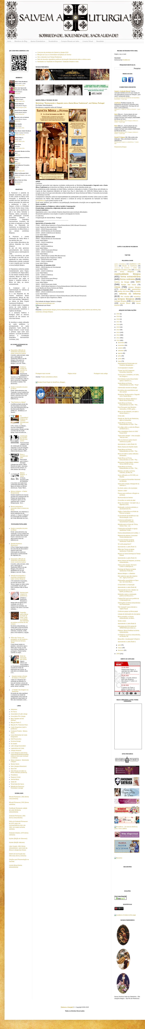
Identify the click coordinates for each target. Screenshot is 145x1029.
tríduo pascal (135, 301)
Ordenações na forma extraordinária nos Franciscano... (129, 603)
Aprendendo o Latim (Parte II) (127, 623)
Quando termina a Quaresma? (16, 544)
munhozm (117, 103)
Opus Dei (14, 768)
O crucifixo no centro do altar (126, 500)
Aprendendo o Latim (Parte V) (127, 547)
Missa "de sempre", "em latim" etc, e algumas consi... (129, 503)
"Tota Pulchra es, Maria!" (18, 402)
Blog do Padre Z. (16, 722)
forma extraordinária (63, 309)
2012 (118, 335)
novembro (121, 345)
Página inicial (72, 373)
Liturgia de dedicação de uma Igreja (129, 614)
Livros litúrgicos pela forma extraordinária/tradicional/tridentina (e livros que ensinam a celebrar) (19, 755)
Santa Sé (13, 782)
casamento (117, 267)
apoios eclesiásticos (120, 264)
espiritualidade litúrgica (49, 309)
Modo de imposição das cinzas (23, 657)
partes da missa (124, 291)
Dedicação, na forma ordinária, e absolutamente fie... (128, 508)
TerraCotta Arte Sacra (17, 784)
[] (67, 1007)
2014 (118, 330)
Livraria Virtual (88, 41)
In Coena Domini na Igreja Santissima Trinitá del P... (126, 540)
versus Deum (125, 303)
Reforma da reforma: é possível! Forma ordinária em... (127, 536)
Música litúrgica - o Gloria (23, 474)
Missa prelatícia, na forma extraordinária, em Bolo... (126, 617)
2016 (118, 324)
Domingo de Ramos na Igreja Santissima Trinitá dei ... (127, 570)
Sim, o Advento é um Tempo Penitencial (49, 57)
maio (119, 361)
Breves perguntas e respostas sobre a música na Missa (19, 508)
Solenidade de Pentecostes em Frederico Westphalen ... (127, 364)
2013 (118, 332)
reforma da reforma (91, 309)
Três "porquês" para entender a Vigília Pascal (127, 607)
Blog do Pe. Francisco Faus (19, 725)
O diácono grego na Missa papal (128, 611)
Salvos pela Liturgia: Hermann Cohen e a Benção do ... (127, 565)
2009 (118, 654)
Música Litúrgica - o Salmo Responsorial (19, 492)
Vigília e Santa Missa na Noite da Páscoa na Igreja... (128, 512)
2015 (118, 327)
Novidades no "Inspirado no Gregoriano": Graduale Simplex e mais (58, 61)
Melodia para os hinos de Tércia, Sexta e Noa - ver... (128, 525)
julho (119, 356)
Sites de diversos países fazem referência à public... (127, 440)
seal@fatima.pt (40, 200)
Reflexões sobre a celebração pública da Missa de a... (127, 595)
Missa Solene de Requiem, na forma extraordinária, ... (129, 561)
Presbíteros (14, 775)
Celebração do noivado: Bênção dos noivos (23, 438)
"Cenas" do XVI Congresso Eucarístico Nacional (126, 371)
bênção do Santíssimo (129, 266)
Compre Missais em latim (70, 41)
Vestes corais (122, 621)
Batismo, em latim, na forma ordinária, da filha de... (126, 471)
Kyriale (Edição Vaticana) (17, 842)
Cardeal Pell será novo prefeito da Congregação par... (128, 599)
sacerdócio (137, 296)
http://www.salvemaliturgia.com (45, 303)
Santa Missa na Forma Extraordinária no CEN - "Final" (128, 384)
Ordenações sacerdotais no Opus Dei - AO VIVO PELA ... (128, 581)
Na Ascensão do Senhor (125, 497)
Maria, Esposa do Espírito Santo (128, 447)
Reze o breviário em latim (24, 456)
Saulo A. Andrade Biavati (122, 91)
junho (120, 358)
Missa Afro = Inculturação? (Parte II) (129, 639)
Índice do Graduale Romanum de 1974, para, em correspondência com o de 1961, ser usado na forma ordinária (18, 825)
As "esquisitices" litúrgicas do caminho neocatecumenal (24, 420)
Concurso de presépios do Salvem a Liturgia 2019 (52, 52)
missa (117, 287)
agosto (120, 353)
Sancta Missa (15, 779)
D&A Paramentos (16, 739)
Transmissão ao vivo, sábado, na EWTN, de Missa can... (128, 590)
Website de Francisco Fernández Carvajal (17, 787)
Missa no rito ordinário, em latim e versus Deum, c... (128, 412)
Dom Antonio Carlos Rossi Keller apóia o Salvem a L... (128, 379)
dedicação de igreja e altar (122, 270)
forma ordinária (127, 279)
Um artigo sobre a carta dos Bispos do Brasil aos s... (128, 428)
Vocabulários (53, 41)
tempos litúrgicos (126, 299)
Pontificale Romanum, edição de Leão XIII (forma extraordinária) (18, 810)
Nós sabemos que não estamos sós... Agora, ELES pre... (127, 577)
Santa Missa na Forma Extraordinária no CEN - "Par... (128, 403)
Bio (24, 85)
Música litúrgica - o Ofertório (126, 573)
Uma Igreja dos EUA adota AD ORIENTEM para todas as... (127, 627)
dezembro (121, 342)
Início (9, 41)
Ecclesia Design (16, 741)
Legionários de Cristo (17, 748)
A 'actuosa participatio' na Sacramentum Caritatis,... (126, 520)
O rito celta (121, 416)
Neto (115, 114)
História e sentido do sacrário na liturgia (23, 369)
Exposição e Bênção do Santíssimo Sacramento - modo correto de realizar (18, 351)
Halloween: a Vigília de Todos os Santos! (125, 109)
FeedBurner (126, 60)
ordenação (123, 289)
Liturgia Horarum (16, 750)
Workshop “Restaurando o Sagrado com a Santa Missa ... (129, 395)
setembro (121, 350)
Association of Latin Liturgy (19, 714)
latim (83, 309)
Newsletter (100, 41)
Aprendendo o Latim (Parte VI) (127, 444)
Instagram (21, 107)
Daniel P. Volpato (119, 137)
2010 (118, 340)
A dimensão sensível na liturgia (127, 387)
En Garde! (14, 743)
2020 (118, 314)
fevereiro (121, 650)
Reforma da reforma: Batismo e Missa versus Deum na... (127, 399)
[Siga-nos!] (124, 82)
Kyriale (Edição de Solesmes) (18, 838)
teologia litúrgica (48, 312)
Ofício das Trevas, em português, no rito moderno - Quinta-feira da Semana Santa (19, 640)
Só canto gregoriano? (124, 544)
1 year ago (124, 99)
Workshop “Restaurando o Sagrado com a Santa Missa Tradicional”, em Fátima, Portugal (70, 103)
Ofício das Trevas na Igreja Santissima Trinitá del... (126, 550)
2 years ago (122, 122)
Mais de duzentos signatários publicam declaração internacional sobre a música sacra (64, 59)
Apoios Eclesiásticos (38, 41)
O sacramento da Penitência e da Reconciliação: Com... (128, 516)
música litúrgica (134, 287)
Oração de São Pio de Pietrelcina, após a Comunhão (128, 419)
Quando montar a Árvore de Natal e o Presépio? (19, 677)
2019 (118, 316)
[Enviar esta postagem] (37, 307)
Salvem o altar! (122, 491)
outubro (120, 348)
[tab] (121, 664)
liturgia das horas (128, 284)
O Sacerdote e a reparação (126, 585)
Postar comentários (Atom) (49, 377)
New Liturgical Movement (18, 766)
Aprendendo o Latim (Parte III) (127, 587)
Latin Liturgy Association (18, 746)
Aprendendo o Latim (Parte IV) (127, 558)
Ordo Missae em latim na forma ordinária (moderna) (19, 771)
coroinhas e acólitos (130, 267)
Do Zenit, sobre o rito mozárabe (127, 488)
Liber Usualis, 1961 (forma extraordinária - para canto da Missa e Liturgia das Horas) (18, 848)
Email (16, 85)
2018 (118, 319)
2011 (118, 338)
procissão (137, 291)
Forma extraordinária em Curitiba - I (129, 533)
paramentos (136, 289)
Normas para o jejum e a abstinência (24, 594)
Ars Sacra (14, 712)
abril (119, 645)
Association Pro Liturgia (18, 716)
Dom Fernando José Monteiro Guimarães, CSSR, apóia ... (127, 408)
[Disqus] (72, 342)
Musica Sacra (15, 764)
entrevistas (137, 269)
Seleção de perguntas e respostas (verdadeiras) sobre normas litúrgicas (18, 577)
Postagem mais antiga (101, 373)
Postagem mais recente (43, 373)
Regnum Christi (15, 777)
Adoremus (14, 709)
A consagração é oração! (125, 368)
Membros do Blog (20, 41)
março (120, 648)
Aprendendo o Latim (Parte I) (127, 642)
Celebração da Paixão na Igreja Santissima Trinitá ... (127, 529)
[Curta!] (131, 82)
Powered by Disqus (120, 147)
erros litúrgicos (127, 271)
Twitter (20, 85)
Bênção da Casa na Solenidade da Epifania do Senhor (54, 55)
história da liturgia (75, 309)
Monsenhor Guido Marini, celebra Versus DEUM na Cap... (128, 463)
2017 (118, 322)
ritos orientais (125, 296)
